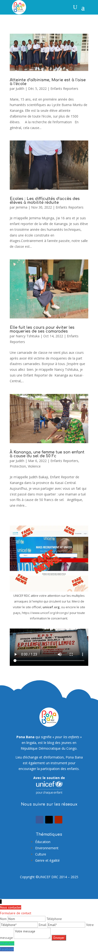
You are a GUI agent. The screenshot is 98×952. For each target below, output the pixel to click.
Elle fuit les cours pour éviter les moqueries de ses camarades (42, 329)
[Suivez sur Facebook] (39, 819)
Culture (40, 854)
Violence (34, 466)
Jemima (21, 207)
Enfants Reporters (64, 88)
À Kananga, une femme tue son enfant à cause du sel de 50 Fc (47, 454)
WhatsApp (7, 943)
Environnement (47, 848)
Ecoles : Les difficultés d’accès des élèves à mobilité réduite (45, 201)
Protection (18, 466)
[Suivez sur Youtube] (58, 819)
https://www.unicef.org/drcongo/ (45, 613)
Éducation (42, 841)
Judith (20, 88)
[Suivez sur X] (49, 819)
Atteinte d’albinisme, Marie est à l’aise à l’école (48, 82)
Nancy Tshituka (27, 336)
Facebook (7, 949)
